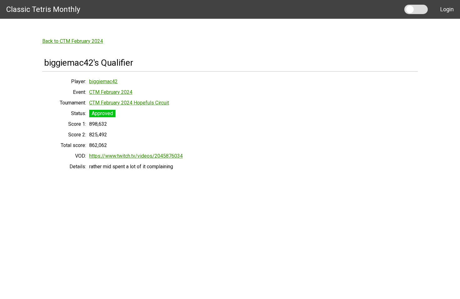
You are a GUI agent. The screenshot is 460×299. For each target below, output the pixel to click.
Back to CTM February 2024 (72, 41)
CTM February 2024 (110, 92)
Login (447, 9)
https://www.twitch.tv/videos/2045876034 (136, 156)
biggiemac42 (103, 81)
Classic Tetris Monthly (43, 9)
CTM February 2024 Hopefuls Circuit (129, 103)
